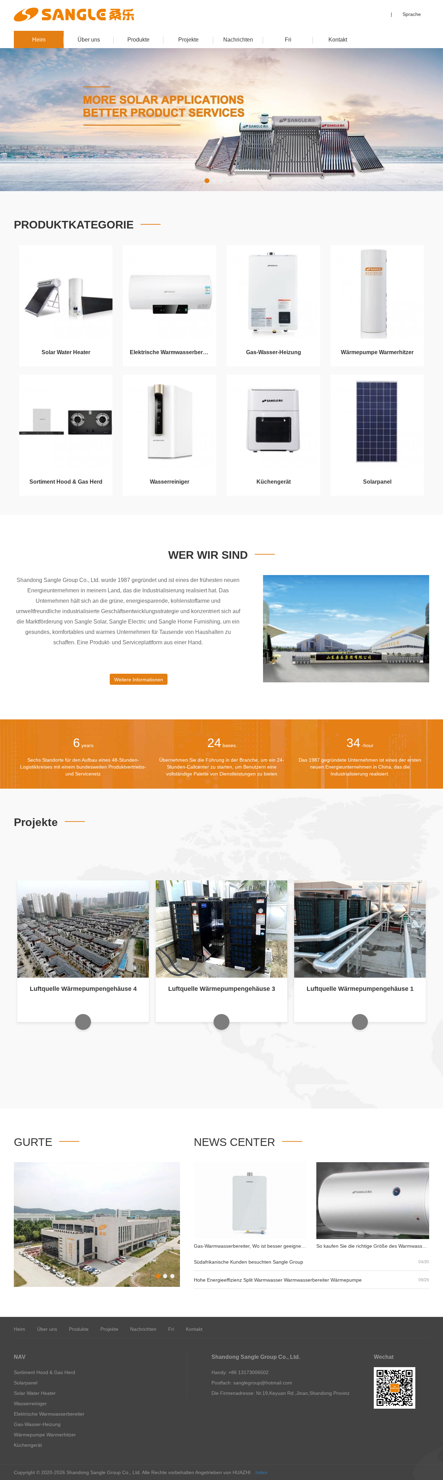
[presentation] (35, 119)
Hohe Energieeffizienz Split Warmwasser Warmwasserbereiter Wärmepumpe (278, 1280)
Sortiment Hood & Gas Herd (65, 482)
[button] (207, 180)
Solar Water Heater (66, 352)
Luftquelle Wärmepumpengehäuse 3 (83, 988)
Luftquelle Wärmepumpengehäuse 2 (360, 988)
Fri (288, 40)
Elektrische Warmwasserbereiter (172, 352)
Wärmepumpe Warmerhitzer (377, 352)
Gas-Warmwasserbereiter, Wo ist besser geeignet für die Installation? (269, 1246)
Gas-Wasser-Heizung (273, 352)
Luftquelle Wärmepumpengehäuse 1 (221, 988)
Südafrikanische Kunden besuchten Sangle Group (248, 1262)
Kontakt (337, 40)
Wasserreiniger (169, 482)
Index (261, 1472)
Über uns (89, 40)
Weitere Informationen (138, 679)
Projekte (188, 40)
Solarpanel (377, 482)
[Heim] (74, 14)
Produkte (138, 40)
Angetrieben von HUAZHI (223, 1472)
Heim (38, 40)
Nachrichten (238, 40)
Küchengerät (273, 482)
